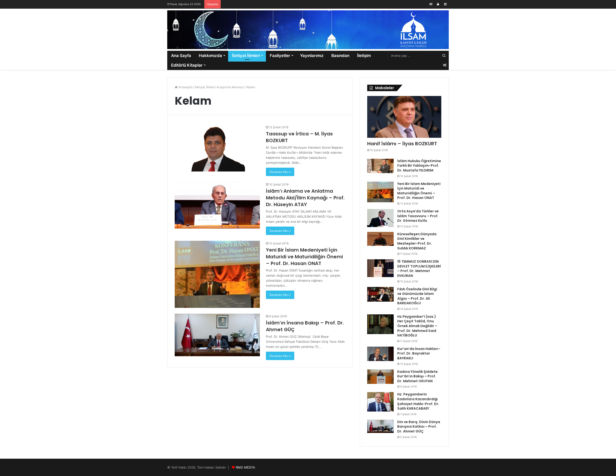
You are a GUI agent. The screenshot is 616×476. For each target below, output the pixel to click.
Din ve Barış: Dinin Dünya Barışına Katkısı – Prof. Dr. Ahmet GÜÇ (418, 426)
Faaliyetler (280, 55)
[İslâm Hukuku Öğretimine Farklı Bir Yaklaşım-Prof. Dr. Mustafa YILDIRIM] (380, 166)
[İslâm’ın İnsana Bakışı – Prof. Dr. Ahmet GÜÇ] (217, 335)
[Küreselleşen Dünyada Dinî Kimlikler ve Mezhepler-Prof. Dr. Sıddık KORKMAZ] (380, 239)
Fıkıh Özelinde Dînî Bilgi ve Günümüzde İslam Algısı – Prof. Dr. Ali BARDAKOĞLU (417, 296)
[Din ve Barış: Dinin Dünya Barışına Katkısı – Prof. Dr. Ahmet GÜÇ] (380, 426)
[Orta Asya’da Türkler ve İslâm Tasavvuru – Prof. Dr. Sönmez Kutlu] (380, 218)
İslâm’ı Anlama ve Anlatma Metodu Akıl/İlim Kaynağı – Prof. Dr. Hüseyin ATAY (305, 198)
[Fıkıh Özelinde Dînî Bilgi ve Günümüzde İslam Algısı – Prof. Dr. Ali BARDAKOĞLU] (380, 294)
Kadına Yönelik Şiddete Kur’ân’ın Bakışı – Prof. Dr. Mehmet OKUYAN (417, 376)
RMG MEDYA (245, 467)
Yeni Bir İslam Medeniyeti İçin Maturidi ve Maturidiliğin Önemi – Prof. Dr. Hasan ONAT (304, 257)
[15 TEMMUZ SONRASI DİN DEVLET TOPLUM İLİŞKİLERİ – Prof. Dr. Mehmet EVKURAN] (380, 268)
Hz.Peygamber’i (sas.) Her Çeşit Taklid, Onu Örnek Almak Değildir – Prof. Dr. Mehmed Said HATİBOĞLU (417, 326)
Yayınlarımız (312, 55)
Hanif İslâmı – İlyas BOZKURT (402, 143)
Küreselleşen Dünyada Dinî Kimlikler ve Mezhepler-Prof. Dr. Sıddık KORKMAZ (416, 241)
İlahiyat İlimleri (246, 55)
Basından (340, 55)
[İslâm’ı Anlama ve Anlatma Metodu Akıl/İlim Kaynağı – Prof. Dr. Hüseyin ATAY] (217, 205)
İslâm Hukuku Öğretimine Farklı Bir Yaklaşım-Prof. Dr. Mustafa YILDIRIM (419, 166)
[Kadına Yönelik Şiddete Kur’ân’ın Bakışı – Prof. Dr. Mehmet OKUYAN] (380, 376)
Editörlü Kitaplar (187, 65)
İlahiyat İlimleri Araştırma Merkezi (219, 87)
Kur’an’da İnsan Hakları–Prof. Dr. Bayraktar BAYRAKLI (418, 353)
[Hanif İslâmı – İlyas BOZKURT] (404, 117)
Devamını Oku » (280, 172)
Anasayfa (185, 87)
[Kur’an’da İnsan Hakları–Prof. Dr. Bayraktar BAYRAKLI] (380, 354)
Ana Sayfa (181, 55)
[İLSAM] (308, 29)
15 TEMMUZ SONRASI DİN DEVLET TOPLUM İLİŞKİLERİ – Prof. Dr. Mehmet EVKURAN (419, 268)
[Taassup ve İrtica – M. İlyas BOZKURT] (217, 148)
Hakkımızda (210, 55)
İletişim (364, 55)
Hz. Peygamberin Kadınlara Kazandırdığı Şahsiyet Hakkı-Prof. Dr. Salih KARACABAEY (418, 401)
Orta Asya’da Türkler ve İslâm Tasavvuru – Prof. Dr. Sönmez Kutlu (418, 216)
